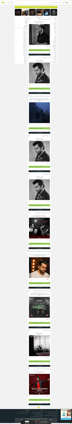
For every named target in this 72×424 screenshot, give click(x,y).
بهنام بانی (55, 40)
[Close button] (70, 408)
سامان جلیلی (54, 54)
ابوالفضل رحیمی (25, 31)
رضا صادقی (55, 56)
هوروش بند (55, 19)
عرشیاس (55, 29)
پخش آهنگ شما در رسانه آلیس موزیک (35, 7)
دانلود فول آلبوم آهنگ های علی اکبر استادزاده (37, 413)
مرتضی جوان (25, 52)
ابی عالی (26, 56)
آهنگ (63, 2)
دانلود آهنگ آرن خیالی (54, 416)
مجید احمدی (25, 50)
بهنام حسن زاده (25, 33)
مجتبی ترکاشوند (25, 48)
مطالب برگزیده (52, 2)
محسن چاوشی (54, 46)
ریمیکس (41, 246)
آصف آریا (55, 32)
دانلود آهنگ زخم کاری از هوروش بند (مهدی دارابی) (23, 413)
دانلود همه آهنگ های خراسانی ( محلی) (38, 414)
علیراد (55, 22)
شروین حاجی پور (54, 57)
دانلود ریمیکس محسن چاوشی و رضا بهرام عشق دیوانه (42, 212)
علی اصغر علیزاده (25, 45)
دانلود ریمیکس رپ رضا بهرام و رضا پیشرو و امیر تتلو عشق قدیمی (41, 290)
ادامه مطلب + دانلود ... (39, 54)
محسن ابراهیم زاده (54, 45)
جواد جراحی (25, 34)
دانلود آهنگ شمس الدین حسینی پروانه (52, 413)
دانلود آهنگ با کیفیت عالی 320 (45, 50)
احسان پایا (55, 28)
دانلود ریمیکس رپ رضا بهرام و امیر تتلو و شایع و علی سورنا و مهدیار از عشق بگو (39, 96)
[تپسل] (21, 419)
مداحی (59, 2)
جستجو (3, 2)
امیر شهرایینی (25, 32)
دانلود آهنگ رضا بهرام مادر (46, 330)
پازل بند (55, 55)
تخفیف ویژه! (66, 418)
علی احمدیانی (25, 43)
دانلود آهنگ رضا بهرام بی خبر (45, 174)
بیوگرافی (26, 22)
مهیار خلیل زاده (25, 55)
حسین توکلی (54, 52)
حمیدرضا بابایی (25, 36)
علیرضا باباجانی (25, 46)
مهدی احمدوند (54, 47)
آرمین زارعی (55, 31)
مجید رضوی (55, 43)
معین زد (55, 60)
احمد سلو (55, 33)
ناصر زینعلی (55, 27)
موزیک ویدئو (56, 2)
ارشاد (55, 34)
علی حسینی (55, 63)
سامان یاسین (25, 39)
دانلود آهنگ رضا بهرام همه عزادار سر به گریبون (43, 19)
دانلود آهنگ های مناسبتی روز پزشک (38, 415)
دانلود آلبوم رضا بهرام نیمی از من (45, 57)
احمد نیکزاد (25, 57)
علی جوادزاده (25, 60)
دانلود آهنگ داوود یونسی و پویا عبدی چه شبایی (51, 414)
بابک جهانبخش (54, 38)
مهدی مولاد (25, 61)
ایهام (55, 37)
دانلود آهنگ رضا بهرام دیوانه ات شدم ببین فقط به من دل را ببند (41, 369)
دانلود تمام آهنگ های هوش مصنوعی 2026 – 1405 (37, 416)
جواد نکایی (25, 59)
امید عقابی (55, 50)
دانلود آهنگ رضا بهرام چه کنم (45, 135)
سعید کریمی (25, 42)
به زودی (26, 21)
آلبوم (61, 2)
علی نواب (55, 26)
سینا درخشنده (54, 24)
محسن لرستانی (25, 51)
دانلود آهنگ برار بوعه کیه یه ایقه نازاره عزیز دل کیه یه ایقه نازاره (50, 415)
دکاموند (55, 51)
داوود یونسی (25, 37)
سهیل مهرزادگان (54, 41)
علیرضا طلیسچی (54, 23)
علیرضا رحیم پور (25, 47)
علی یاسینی (55, 59)
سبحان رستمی (25, 41)
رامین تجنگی (25, 38)
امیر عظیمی (55, 36)
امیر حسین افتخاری (54, 61)
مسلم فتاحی (25, 54)
